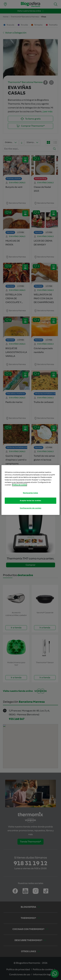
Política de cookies (19, 485)
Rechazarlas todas (30, 493)
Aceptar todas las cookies (30, 500)
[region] (30, 490)
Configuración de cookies (30, 508)
